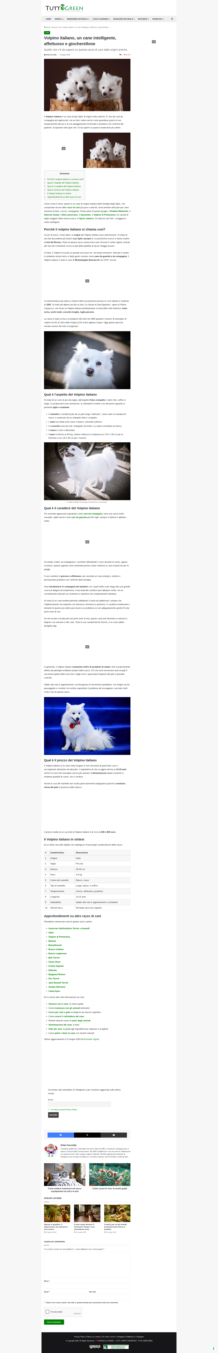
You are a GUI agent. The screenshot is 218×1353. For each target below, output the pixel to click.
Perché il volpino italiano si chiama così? (65, 179)
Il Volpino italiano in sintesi (59, 193)
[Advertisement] (63, 148)
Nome (47, 1281)
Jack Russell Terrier (58, 983)
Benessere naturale (77, 19)
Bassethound (55, 945)
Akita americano (69, 215)
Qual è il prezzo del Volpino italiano (63, 190)
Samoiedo (86, 215)
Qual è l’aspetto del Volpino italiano (63, 183)
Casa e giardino (100, 19)
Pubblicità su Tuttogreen (135, 1337)
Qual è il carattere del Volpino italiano (64, 186)
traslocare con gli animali (67, 1008)
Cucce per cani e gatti (59, 1012)
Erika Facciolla (51, 55)
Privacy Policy (79, 1337)
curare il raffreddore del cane (69, 1016)
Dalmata (52, 970)
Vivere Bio (157, 19)
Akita (51, 932)
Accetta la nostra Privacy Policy (64, 1109)
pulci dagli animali (81, 1020)
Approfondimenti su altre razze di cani (64, 197)
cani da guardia (79, 517)
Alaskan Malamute (119, 211)
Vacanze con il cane (58, 1004)
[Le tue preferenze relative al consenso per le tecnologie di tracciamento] (213, 1348)
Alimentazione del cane (60, 1025)
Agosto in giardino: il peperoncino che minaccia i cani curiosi (56, 1226)
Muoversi (142, 19)
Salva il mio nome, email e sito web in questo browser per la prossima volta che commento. (82, 1303)
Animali (58, 19)
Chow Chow (54, 962)
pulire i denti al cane (65, 1033)
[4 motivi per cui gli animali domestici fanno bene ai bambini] (117, 1213)
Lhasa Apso (54, 991)
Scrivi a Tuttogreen (118, 1337)
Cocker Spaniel (56, 966)
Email (50, 1100)
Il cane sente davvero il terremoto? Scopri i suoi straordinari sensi (84, 1226)
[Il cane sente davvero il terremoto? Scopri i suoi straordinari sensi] (87, 1213)
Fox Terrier (53, 978)
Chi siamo (105, 1337)
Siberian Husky (51, 215)
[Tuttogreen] (64, 8)
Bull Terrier (54, 958)
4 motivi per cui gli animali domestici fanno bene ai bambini (115, 1226)
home (48, 19)
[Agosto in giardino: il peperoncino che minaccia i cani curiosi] (57, 1213)
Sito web (92, 1292)
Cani (60, 27)
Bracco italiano (56, 949)
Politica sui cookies (93, 1337)
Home (48, 27)
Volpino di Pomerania (104, 215)
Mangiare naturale (123, 19)
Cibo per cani (55, 1029)
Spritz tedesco (86, 218)
